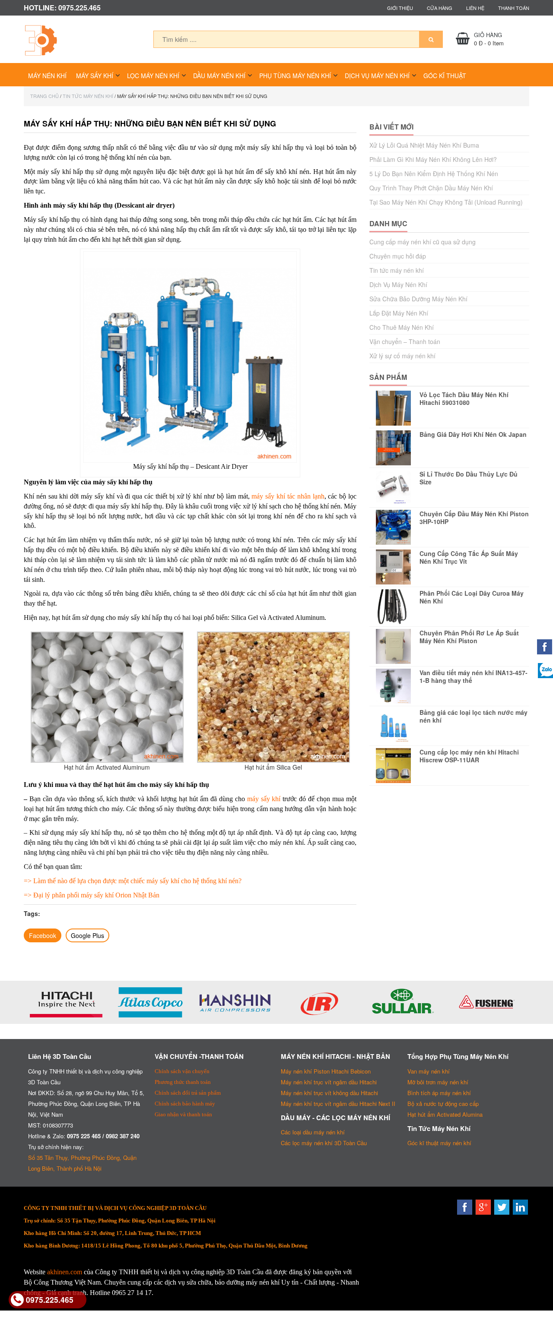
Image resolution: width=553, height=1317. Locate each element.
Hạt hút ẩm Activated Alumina (445, 1114)
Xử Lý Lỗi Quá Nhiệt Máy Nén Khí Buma (424, 145)
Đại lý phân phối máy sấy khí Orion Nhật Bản (96, 895)
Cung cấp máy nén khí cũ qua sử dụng (422, 241)
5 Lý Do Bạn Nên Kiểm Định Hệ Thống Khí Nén (433, 173)
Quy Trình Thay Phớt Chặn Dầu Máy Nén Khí (431, 187)
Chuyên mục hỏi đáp (397, 256)
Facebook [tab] (42, 935)
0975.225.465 (49, 1299)
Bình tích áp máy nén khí (439, 1093)
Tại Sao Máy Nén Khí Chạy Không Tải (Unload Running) (446, 202)
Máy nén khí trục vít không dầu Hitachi (329, 1093)
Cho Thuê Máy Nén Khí (401, 327)
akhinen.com (64, 1272)
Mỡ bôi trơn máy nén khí (437, 1082)
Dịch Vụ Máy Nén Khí (377, 75)
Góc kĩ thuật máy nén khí (439, 1143)
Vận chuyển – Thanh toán (404, 341)
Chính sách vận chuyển (182, 1071)
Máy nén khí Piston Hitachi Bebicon (326, 1071)
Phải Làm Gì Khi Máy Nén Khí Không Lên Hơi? (433, 159)
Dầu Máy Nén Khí (219, 75)
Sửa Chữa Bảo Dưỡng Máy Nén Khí (418, 298)
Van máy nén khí (428, 1071)
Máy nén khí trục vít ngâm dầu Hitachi (329, 1082)
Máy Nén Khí (47, 75)
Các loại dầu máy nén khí (313, 1132)
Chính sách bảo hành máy (185, 1103)
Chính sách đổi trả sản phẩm (188, 1093)
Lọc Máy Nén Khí (153, 75)
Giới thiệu (400, 7)
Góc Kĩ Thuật (444, 75)
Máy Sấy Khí (94, 75)
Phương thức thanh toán (183, 1082)
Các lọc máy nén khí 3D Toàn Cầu (324, 1143)
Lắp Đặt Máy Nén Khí (398, 313)
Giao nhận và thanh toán (183, 1114)
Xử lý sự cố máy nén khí (402, 355)
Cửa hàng (439, 7)
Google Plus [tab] (87, 935)
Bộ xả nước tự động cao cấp (443, 1103)
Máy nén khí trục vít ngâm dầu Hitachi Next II (338, 1103)
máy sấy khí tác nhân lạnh (287, 496)
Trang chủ (44, 95)
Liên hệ (475, 7)
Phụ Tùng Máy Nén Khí (295, 75)
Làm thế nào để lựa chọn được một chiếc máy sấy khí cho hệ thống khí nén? (137, 880)
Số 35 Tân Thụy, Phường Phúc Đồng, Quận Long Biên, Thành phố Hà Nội (82, 1162)
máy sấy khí (264, 798)
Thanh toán (513, 7)
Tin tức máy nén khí (88, 95)
